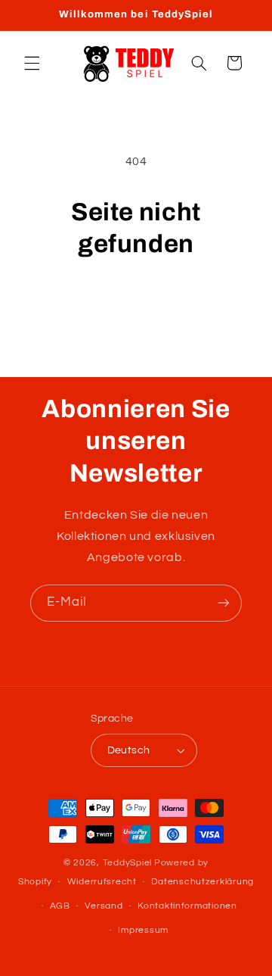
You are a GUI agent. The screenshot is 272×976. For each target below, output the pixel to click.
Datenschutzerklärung (202, 882)
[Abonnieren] (223, 603)
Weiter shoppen (136, 302)
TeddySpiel (127, 863)
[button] (31, 62)
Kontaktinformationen (187, 906)
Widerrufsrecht (102, 882)
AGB (60, 906)
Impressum (143, 930)
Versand (103, 906)
